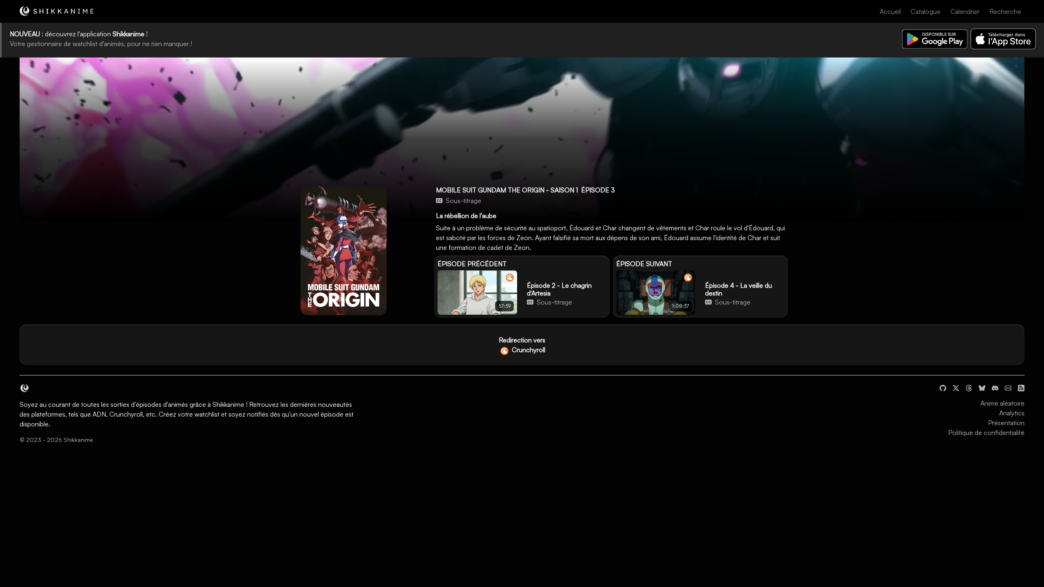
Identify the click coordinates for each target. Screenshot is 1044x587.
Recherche (1005, 11)
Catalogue (925, 11)
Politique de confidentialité (986, 432)
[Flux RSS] (1021, 387)
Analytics (1011, 413)
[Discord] (995, 387)
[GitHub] (943, 387)
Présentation (1006, 423)
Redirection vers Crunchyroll (522, 345)
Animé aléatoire (1002, 403)
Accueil (890, 11)
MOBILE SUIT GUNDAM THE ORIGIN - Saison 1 (507, 190)
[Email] (1008, 387)
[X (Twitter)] (956, 387)
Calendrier (965, 11)
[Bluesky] (982, 387)
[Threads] (969, 387)
